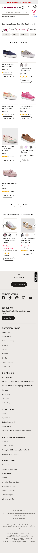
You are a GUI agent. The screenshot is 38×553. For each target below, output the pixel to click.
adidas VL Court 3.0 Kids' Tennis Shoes (9, 240)
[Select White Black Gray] (9, 235)
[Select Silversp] (22, 235)
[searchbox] (15, 12)
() (13, 72)
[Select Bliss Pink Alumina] (5, 235)
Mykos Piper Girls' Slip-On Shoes (8, 107)
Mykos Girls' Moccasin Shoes (10, 184)
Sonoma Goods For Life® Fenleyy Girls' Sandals (28, 240)
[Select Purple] (26, 147)
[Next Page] (23, 205)
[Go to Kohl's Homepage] (10, 7)
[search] (4, 12)
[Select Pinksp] (27, 235)
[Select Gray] (21, 147)
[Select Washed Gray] (21, 65)
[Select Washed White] (26, 65)
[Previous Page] (11, 205)
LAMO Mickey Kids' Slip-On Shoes (27, 107)
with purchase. (19, 2)
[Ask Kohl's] (34, 12)
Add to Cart (7, 76)
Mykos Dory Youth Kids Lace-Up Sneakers (8, 148)
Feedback (36, 277)
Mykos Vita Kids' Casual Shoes (26, 69)
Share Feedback (19, 284)
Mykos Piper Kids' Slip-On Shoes (8, 65)
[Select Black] (31, 147)
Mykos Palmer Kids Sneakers (27, 152)
